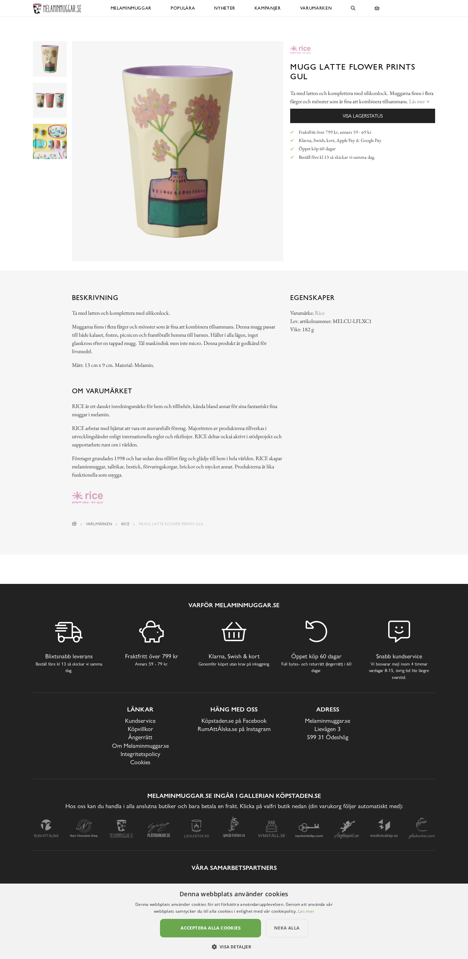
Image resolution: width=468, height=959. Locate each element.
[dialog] (234, 921)
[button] (234, 947)
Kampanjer (268, 8)
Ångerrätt (140, 737)
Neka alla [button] (287, 928)
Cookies (140, 762)
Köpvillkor (140, 728)
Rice (319, 312)
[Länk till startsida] (74, 524)
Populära (183, 8)
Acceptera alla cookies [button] (211, 928)
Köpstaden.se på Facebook (234, 720)
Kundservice (140, 720)
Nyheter (224, 8)
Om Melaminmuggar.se (140, 745)
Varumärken (316, 8)
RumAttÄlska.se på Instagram (234, 728)
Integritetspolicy (140, 753)
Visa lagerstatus (363, 116)
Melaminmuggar (131, 8)
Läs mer (306, 911)
